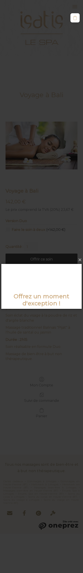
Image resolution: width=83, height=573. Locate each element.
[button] (75, 17)
